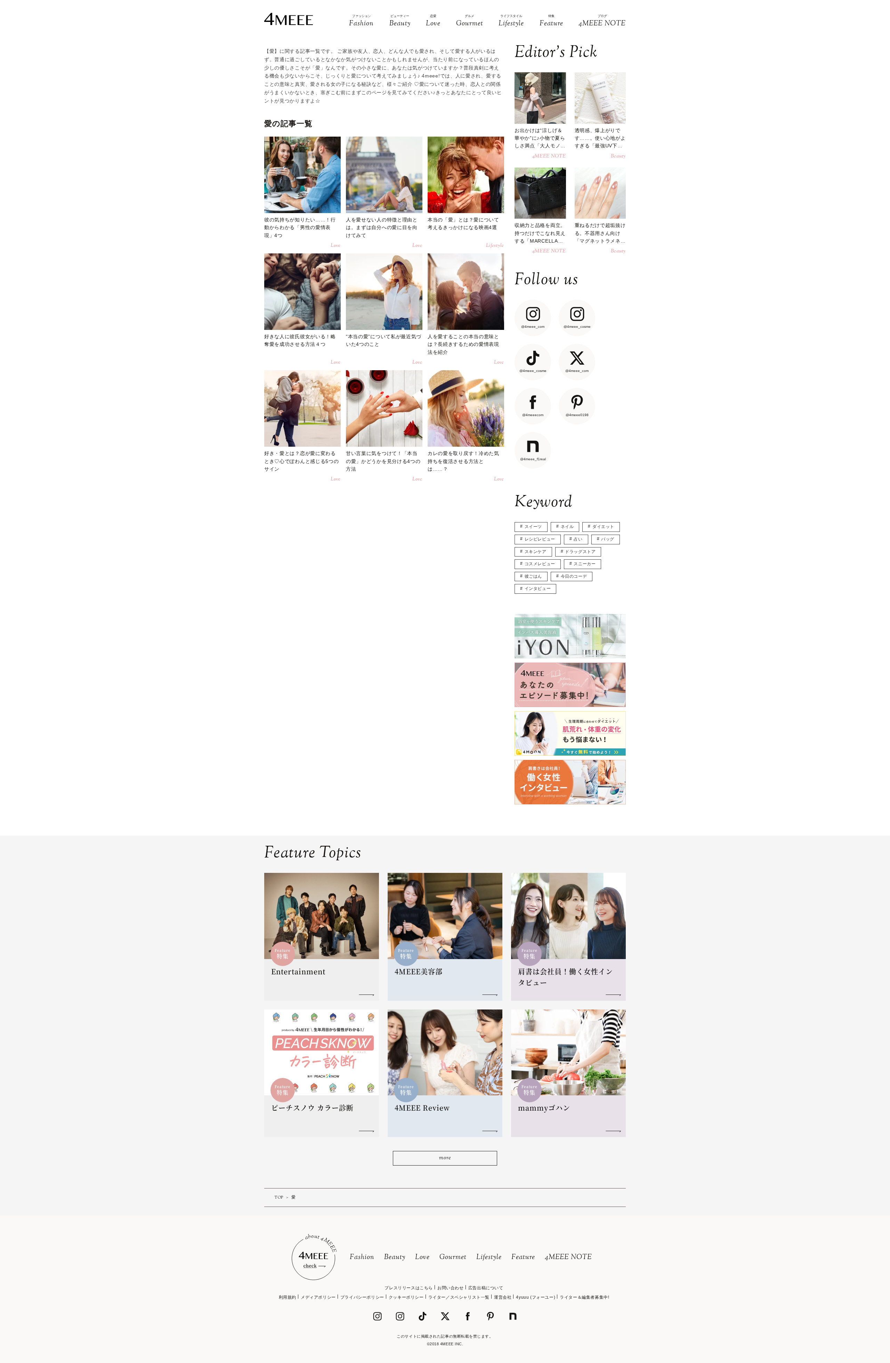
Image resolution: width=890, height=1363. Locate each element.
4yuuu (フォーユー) (535, 1297)
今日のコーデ (574, 576)
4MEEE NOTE (568, 1257)
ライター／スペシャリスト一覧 (459, 1297)
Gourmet (453, 1257)
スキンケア (536, 551)
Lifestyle (489, 1257)
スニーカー (585, 563)
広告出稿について (485, 1287)
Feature (523, 1257)
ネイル (567, 526)
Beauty (394, 1257)
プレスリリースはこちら (409, 1287)
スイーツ (533, 526)
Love (422, 1257)
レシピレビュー (540, 539)
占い (578, 539)
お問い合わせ (450, 1287)
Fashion (362, 1257)
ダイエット (603, 526)
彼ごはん (533, 576)
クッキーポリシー (406, 1297)
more (445, 1158)
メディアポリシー (318, 1297)
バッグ (607, 539)
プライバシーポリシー (362, 1297)
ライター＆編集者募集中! (584, 1297)
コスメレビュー (540, 563)
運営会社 (502, 1297)
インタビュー (538, 588)
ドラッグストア (580, 551)
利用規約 (287, 1297)
